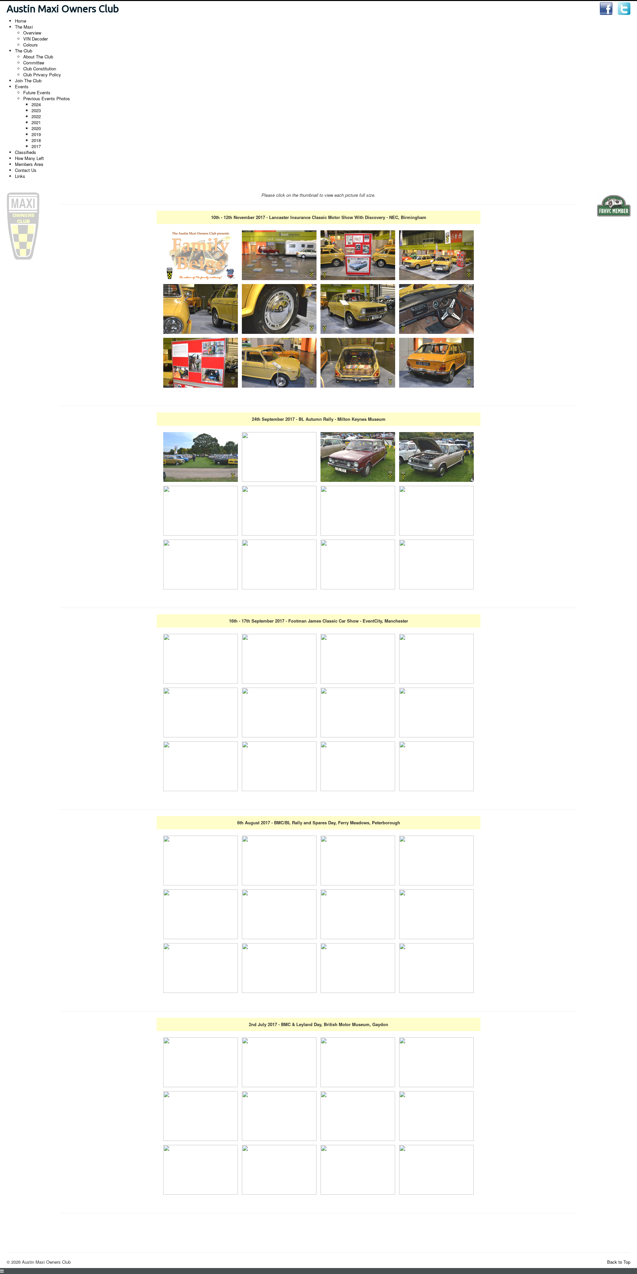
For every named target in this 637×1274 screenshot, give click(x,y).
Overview (32, 33)
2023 (36, 110)
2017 (36, 146)
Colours (30, 44)
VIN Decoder (35, 39)
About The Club (38, 56)
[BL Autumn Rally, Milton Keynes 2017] (201, 456)
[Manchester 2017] (201, 658)
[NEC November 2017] (201, 254)
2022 (36, 116)
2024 (36, 104)
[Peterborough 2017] (201, 860)
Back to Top (618, 1262)
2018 (36, 140)
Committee (33, 62)
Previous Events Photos (46, 98)
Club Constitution (39, 68)
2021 (36, 122)
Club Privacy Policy (42, 74)
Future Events (36, 92)
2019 (36, 134)
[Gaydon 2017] (201, 1061)
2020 (36, 128)
